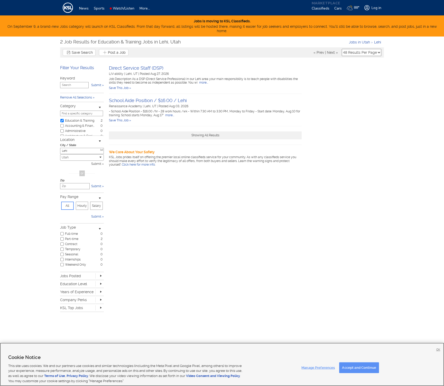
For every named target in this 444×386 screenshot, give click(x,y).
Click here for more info (138, 164)
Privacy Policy (77, 376)
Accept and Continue (359, 368)
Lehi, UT (132, 74)
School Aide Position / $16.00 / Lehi (148, 100)
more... (203, 82)
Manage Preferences (318, 368)
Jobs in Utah (359, 42)
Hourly (82, 206)
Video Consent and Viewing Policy (213, 376)
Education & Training (79, 120)
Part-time (71, 239)
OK (438, 349)
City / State (68, 145)
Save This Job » (120, 88)
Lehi (377, 42)
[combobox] (82, 157)
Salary (96, 206)
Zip (62, 180)
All (67, 206)
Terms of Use (54, 376)
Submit (96, 164)
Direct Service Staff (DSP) (136, 68)
